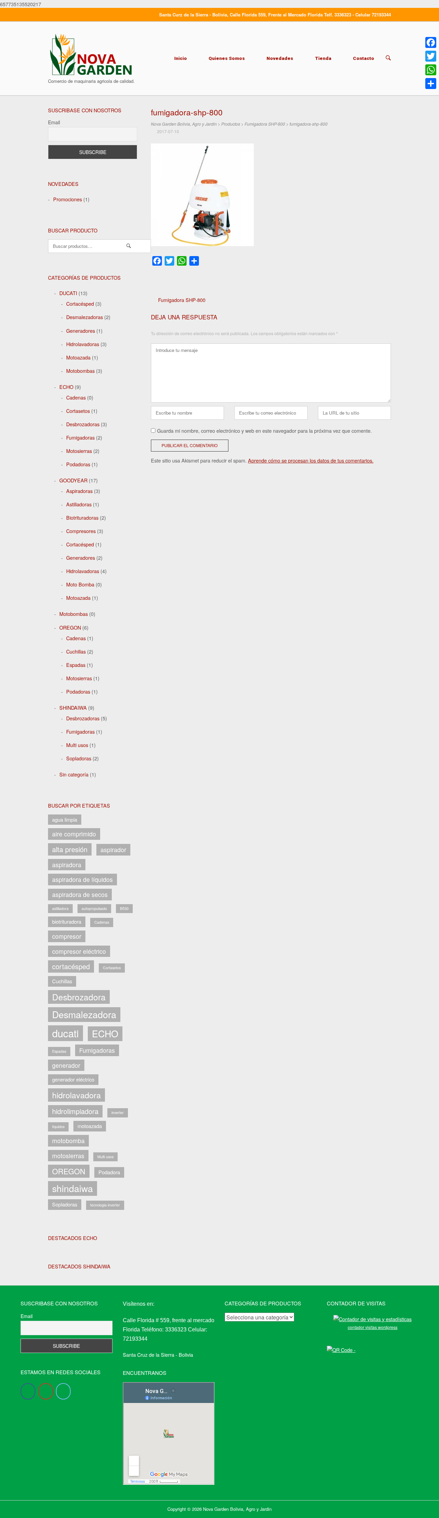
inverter (117, 1112)
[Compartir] (431, 83)
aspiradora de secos (80, 894)
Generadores (80, 330)
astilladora (60, 908)
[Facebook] (28, 1391)
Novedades (279, 58)
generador (66, 1065)
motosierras (68, 1155)
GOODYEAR (73, 480)
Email (54, 122)
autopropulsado (94, 908)
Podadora (109, 1172)
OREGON (70, 627)
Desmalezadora (84, 1014)
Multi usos (77, 744)
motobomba (68, 1140)
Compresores (81, 530)
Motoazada (78, 357)
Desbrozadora (79, 997)
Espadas (75, 664)
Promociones (67, 199)
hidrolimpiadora (75, 1111)
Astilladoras (79, 504)
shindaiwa (72, 1188)
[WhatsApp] (431, 70)
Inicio (180, 58)
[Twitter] (63, 1391)
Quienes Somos (227, 58)
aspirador (113, 849)
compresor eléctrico (79, 951)
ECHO (66, 386)
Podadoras (78, 464)
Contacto (363, 58)
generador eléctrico (73, 1079)
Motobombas (80, 370)
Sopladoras (78, 758)
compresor (66, 936)
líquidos (58, 1126)
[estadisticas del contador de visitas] (372, 1319)
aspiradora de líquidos (82, 879)
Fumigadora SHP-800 (181, 299)
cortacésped (71, 966)
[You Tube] (45, 1391)
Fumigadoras (80, 437)
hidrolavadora (76, 1095)
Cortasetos (78, 410)
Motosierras (79, 450)
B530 (124, 908)
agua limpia (64, 819)
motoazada (90, 1125)
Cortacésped (80, 303)
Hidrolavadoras (82, 343)
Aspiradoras (79, 490)
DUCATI (68, 292)
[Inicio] (91, 53)
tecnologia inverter (105, 1204)
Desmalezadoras (84, 316)
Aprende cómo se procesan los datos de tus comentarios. (310, 460)
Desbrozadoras (82, 424)
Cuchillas (76, 651)
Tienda (323, 58)
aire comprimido (74, 834)
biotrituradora (66, 921)
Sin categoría (73, 774)
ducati (65, 1033)
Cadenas (76, 397)
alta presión (69, 849)
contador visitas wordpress (373, 1327)
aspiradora (66, 864)
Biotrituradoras (82, 517)
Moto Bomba (80, 584)
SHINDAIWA (73, 707)
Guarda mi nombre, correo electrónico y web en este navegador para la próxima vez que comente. (264, 430)
